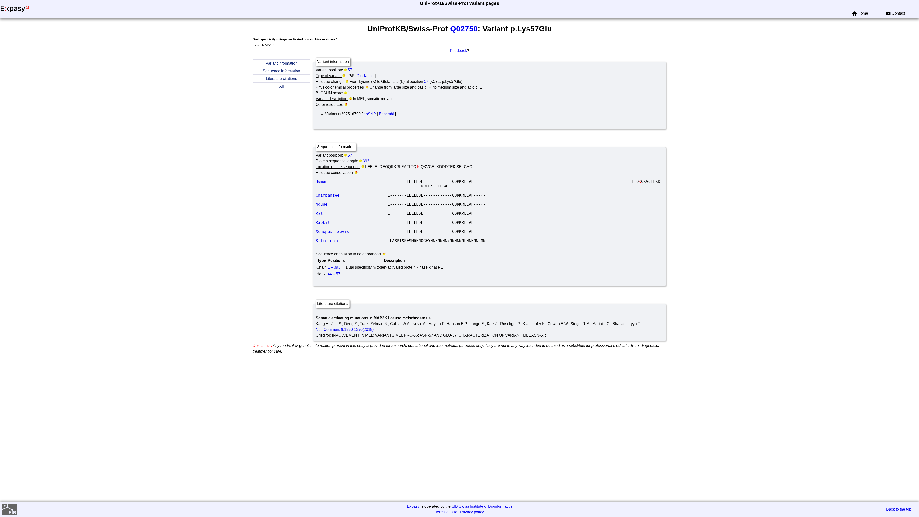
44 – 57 (334, 274)
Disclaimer (366, 76)
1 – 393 (334, 267)
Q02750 (464, 28)
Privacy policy (472, 512)
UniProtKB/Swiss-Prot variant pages (459, 3)
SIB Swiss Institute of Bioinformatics (482, 506)
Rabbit (351, 222)
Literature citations (281, 79)
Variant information (281, 63)
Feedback (458, 51)
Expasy (413, 506)
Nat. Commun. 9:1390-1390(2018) (345, 329)
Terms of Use (446, 512)
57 (350, 70)
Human (351, 181)
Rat (351, 213)
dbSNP (370, 114)
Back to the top (898, 509)
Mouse (351, 204)
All (281, 86)
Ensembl (386, 114)
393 (366, 161)
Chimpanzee (351, 195)
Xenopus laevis (351, 231)
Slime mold (351, 240)
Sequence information (281, 71)
